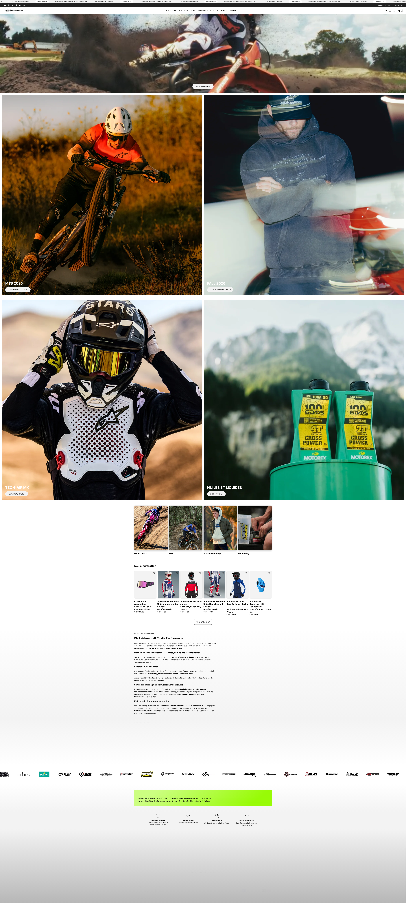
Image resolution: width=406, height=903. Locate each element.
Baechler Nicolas (189, 756)
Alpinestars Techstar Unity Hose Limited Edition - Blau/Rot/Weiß (214, 605)
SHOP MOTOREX (216, 494)
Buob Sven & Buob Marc (259, 757)
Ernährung (243, 553)
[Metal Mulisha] (204, 774)
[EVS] (101, 774)
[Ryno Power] (347, 774)
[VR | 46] (388, 774)
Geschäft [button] (173, 840)
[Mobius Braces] (224, 774)
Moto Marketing (145, 896)
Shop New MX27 (203, 86)
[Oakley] (265, 774)
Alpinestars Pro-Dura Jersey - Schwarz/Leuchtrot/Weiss (191, 605)
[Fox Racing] (142, 774)
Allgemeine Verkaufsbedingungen (251, 849)
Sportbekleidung (212, 553)
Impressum (243, 852)
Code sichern (380, 898)
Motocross (171, 10)
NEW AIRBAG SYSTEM (16, 494)
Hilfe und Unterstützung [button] (215, 840)
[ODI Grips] (286, 774)
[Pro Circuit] (306, 774)
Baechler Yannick (212, 756)
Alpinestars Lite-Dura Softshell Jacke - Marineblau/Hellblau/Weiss (237, 606)
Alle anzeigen (203, 622)
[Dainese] (60, 774)
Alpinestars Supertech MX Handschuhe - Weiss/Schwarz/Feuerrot (260, 606)
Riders (138, 856)
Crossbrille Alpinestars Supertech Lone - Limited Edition (143, 605)
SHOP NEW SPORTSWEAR (220, 290)
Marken (138, 849)
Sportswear (189, 10)
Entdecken (78, 2)
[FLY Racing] (122, 774)
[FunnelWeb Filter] (163, 774)
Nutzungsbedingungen (247, 845)
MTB (180, 10)
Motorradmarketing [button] (143, 840)
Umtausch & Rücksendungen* (215, 856)
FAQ (206, 845)
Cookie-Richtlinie (245, 860)
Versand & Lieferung (212, 852)
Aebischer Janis (142, 756)
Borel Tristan (233, 756)
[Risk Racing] (327, 774)
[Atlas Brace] (40, 774)
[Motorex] (245, 774)
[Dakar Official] (81, 774)
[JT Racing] (183, 774)
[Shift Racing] (368, 774)
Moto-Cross (140, 553)
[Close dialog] (401, 849)
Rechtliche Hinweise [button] (248, 840)
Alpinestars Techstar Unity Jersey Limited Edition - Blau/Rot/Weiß (168, 605)
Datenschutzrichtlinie (247, 856)
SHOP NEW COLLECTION (18, 290)
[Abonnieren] (266, 798)
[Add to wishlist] (154, 573)
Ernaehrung (202, 10)
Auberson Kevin (165, 756)
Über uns (139, 845)
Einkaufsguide (210, 849)
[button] (171, 10)
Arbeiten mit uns (141, 852)
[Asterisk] (19, 774)
